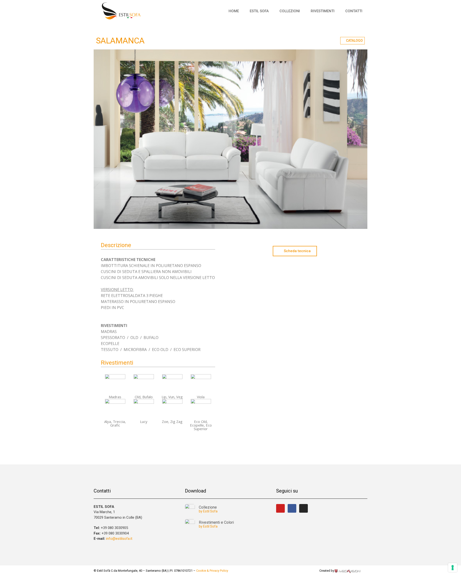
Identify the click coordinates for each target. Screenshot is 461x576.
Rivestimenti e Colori (216, 522)
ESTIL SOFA (259, 11)
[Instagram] (303, 508)
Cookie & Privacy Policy (212, 570)
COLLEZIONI (289, 11)
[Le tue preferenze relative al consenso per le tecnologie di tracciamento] (452, 567)
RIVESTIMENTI (322, 11)
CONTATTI (353, 11)
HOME (234, 11)
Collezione (208, 507)
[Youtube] (280, 508)
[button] (352, 40)
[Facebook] (292, 508)
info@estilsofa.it (119, 538)
